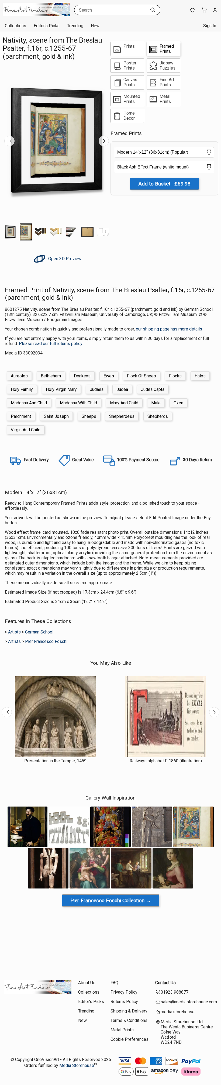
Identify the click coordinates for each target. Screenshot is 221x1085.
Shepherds (157, 416)
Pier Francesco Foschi (46, 641)
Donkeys (82, 375)
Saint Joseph (56, 416)
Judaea (96, 389)
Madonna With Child (78, 402)
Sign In (209, 25)
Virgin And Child (25, 429)
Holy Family (22, 389)
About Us (86, 982)
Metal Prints (122, 1029)
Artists (14, 632)
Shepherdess (121, 416)
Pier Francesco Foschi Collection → (110, 900)
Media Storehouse (76, 1065)
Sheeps (89, 416)
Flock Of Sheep (141, 375)
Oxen (178, 402)
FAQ (114, 982)
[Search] (153, 10)
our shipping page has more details (169, 329)
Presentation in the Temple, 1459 (55, 760)
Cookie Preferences (129, 1039)
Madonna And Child (29, 402)
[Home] (36, 14)
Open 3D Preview (64, 258)
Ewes (108, 375)
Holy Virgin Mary (61, 389)
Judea (122, 389)
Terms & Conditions (128, 1020)
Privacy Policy (123, 992)
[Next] (104, 141)
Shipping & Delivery (128, 1011)
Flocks (175, 375)
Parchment (21, 416)
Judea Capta (152, 389)
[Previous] (9, 141)
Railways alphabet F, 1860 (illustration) (166, 760)
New (95, 25)
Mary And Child (124, 402)
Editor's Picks (47, 25)
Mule (156, 402)
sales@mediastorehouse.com (189, 1001)
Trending (75, 25)
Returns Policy (124, 1001)
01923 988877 (174, 992)
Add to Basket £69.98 (164, 184)
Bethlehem (51, 375)
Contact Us (165, 982)
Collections (15, 25)
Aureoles (19, 375)
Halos (200, 375)
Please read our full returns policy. (51, 343)
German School (39, 632)
